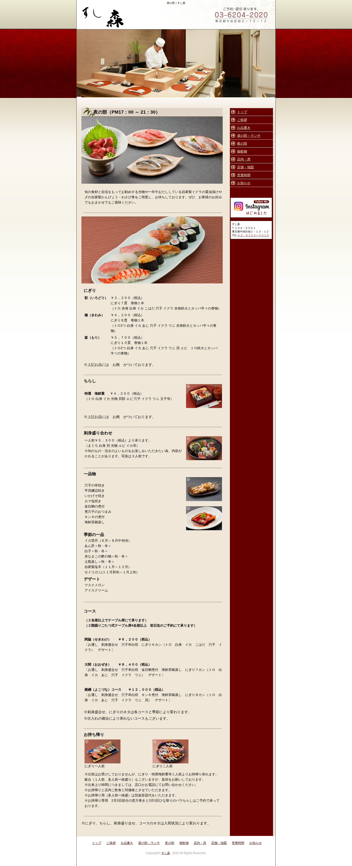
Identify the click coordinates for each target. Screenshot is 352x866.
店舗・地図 (245, 167)
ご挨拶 (242, 120)
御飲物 (242, 151)
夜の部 (242, 143)
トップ (242, 112)
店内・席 (243, 159)
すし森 (165, 853)
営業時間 (243, 175)
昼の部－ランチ (249, 136)
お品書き (243, 128)
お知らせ (243, 183)
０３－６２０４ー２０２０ (253, 235)
